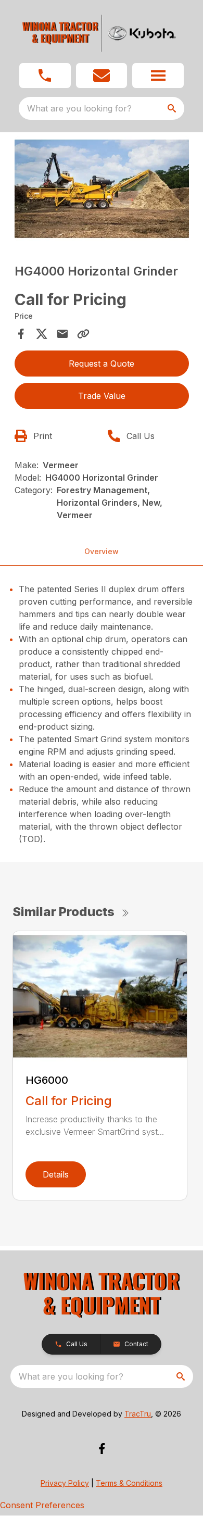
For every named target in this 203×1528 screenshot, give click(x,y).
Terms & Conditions (129, 1483)
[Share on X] (41, 334)
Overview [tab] (101, 551)
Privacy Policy (65, 1483)
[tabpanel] (102, 190)
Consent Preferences (42, 1505)
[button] (45, 75)
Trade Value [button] (101, 396)
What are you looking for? (79, 108)
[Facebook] (101, 1449)
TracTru (137, 1413)
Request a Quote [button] (101, 363)
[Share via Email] (62, 334)
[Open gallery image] (102, 188)
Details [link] (56, 1174)
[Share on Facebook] (21, 334)
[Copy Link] (83, 334)
